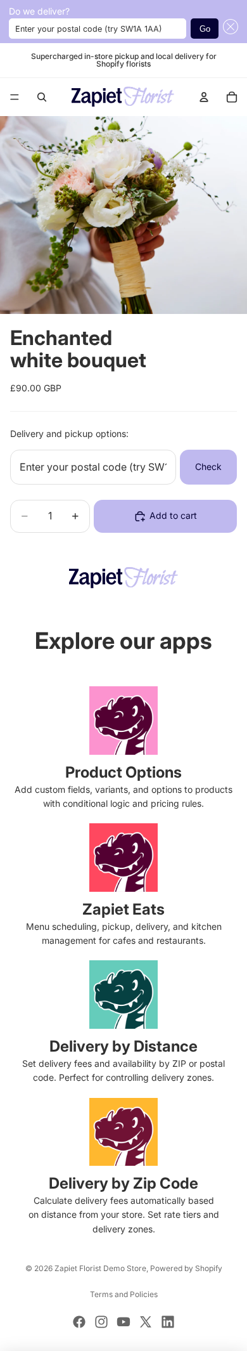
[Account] (204, 97)
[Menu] (14, 97)
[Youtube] (123, 1321)
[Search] (42, 97)
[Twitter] (145, 1321)
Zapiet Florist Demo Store (100, 1268)
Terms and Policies (124, 1294)
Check (208, 466)
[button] (228, 27)
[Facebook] (79, 1321)
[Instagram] (101, 1321)
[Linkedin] (167, 1321)
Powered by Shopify (186, 1268)
